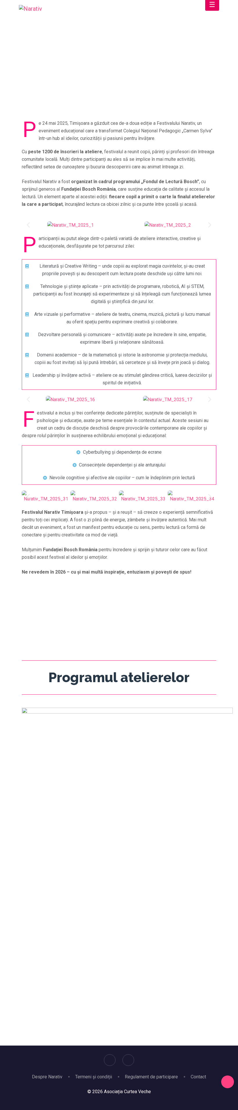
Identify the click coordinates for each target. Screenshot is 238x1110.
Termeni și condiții (93, 1077)
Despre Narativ (47, 1077)
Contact (198, 1077)
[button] (28, 225)
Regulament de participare (151, 1077)
